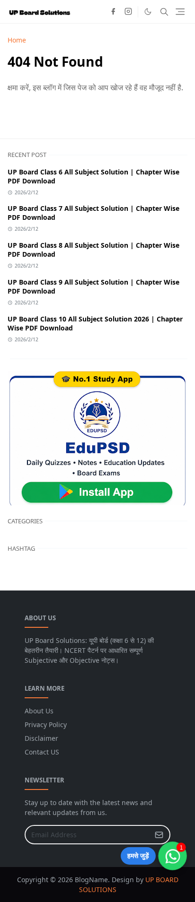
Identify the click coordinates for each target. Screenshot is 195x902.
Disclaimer (41, 738)
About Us (39, 710)
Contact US (42, 751)
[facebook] (113, 11)
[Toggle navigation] (180, 11)
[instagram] (128, 11)
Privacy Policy (46, 724)
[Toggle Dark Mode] (148, 11)
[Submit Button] (159, 834)
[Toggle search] (164, 11)
